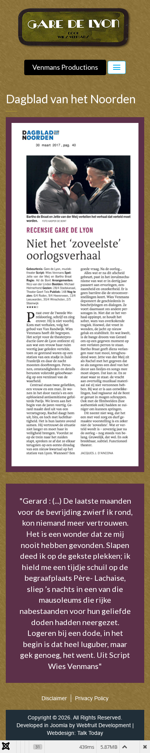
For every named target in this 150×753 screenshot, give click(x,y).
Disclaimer (54, 698)
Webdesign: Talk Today (75, 733)
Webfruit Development (104, 725)
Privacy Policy (91, 698)
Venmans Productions (65, 67)
